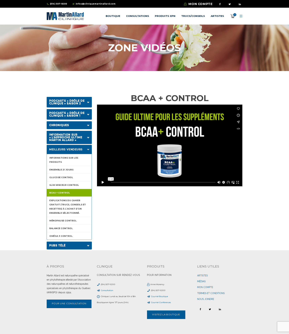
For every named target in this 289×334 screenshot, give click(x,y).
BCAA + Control (59, 192)
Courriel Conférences (161, 302)
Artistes (202, 275)
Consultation (107, 290)
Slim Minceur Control (64, 185)
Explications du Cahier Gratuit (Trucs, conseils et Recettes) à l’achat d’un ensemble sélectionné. (67, 206)
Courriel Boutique (159, 296)
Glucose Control (61, 177)
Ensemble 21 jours (61, 169)
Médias (201, 281)
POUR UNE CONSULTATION (69, 303)
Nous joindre (205, 299)
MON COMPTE (200, 4)
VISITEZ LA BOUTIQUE (166, 314)
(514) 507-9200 (58, 4)
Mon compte (205, 287)
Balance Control (61, 228)
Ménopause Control (63, 220)
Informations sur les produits (63, 160)
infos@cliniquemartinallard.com (96, 4)
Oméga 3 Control (61, 236)
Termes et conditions (211, 293)
